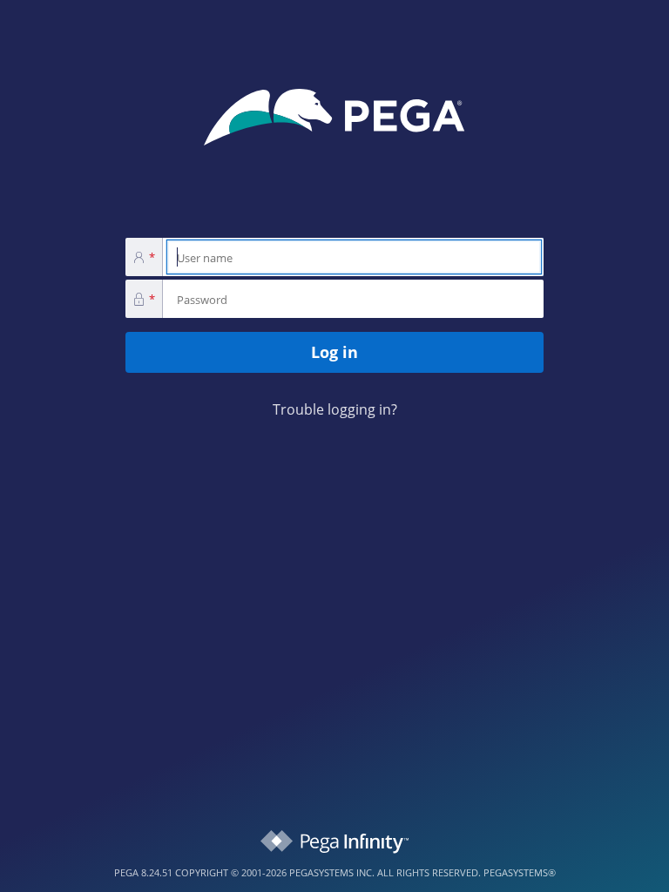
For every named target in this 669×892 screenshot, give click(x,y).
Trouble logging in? (335, 409)
